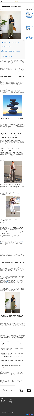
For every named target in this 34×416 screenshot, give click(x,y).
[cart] (33, 1)
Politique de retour (11, 408)
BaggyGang (5, 412)
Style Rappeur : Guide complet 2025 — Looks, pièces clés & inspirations (29, 27)
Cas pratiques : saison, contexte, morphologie (8, 50)
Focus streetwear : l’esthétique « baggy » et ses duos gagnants (10, 52)
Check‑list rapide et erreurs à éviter (6, 56)
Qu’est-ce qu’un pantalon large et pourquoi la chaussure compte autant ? (12, 42)
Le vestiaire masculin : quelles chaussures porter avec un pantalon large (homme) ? (11, 55)
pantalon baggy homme (18, 326)
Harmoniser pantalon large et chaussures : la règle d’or (9, 43)
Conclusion (2, 57)
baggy (7, 281)
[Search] (31, 1)
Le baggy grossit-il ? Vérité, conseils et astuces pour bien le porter (29, 17)
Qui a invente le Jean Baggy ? (29, 22)
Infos (3, 3)
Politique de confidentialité (11, 406)
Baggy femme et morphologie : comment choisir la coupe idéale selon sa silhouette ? (29, 37)
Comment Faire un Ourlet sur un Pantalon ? (29, 32)
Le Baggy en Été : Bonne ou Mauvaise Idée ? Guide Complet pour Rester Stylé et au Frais (29, 12)
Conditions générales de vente (11, 402)
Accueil (1, 3)
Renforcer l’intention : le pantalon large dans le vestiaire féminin (10, 51)
